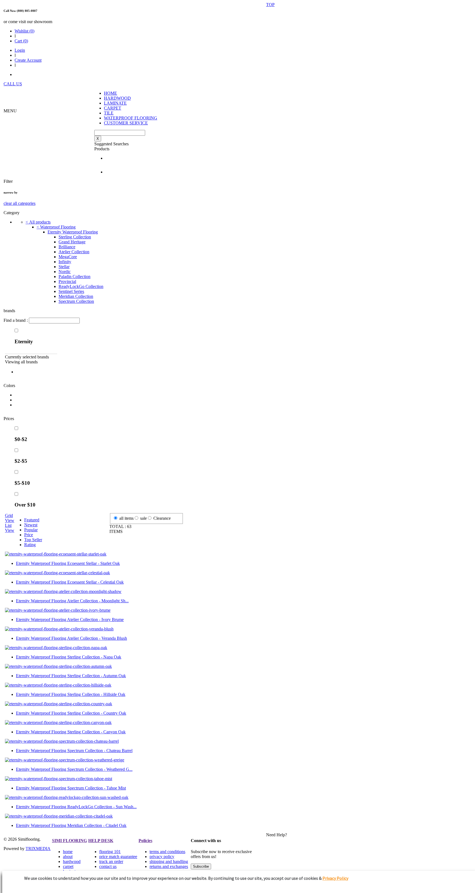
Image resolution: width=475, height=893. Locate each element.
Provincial (67, 281)
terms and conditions (167, 851)
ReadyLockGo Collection (81, 286)
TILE (109, 113)
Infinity (65, 261)
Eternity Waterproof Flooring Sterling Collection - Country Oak (71, 713)
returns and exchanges (169, 866)
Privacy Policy (335, 878)
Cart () (21, 41)
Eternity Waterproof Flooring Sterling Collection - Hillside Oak (70, 694)
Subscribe (201, 866)
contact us (108, 866)
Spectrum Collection (76, 301)
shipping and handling (169, 861)
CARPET (112, 108)
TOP (270, 4)
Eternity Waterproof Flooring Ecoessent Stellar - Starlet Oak (68, 563)
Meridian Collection (76, 296)
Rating (30, 544)
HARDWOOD (117, 98)
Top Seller (33, 539)
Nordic (65, 271)
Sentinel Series (71, 291)
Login (20, 50)
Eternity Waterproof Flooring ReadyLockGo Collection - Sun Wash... (76, 806)
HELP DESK (100, 840)
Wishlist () (24, 31)
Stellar (64, 266)
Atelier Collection (74, 251)
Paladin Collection (74, 276)
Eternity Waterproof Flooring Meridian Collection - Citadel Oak (71, 825)
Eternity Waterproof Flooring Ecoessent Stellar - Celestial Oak (70, 582)
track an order (111, 861)
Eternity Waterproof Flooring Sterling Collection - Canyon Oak (71, 731)
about (68, 856)
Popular (31, 529)
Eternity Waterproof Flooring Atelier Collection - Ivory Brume (70, 619)
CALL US (13, 83)
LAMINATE (115, 103)
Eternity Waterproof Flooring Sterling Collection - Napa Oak (68, 657)
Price (28, 534)
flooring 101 (110, 851)
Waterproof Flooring (56, 227)
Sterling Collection (75, 237)
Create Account (28, 60)
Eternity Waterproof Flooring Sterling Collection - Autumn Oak (71, 675)
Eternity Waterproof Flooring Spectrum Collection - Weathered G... (74, 769)
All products (38, 222)
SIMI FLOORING (69, 840)
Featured (31, 520)
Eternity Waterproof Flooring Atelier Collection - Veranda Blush (71, 638)
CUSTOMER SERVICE (126, 123)
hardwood (72, 861)
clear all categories (19, 203)
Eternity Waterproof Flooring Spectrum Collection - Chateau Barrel (74, 750)
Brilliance (67, 246)
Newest (30, 524)
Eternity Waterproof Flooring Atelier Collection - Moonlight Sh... (72, 600)
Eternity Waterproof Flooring (73, 232)
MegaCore (68, 256)
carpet (68, 866)
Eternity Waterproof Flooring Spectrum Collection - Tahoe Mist (71, 788)
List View (9, 528)
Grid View (9, 518)
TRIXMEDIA (38, 848)
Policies (145, 840)
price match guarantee (118, 856)
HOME (110, 93)
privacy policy (162, 856)
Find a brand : (16, 320)
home (68, 851)
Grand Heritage (72, 241)
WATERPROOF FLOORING (130, 118)
